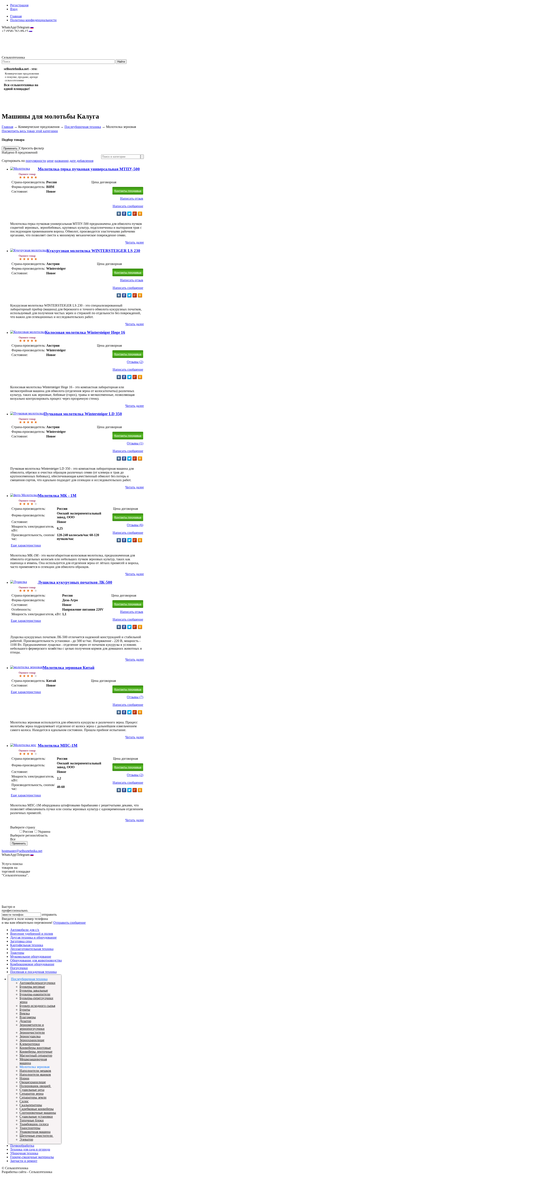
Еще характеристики (26, 545)
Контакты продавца (127, 190)
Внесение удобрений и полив (31, 933)
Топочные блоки (32, 1120)
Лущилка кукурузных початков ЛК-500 (75, 582)
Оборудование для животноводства (36, 960)
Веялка (25, 1013)
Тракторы (17, 953)
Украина (44, 831)
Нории (24, 1078)
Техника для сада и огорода (30, 1149)
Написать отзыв (131, 198)
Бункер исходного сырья (37, 1006)
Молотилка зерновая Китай (68, 667)
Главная (16, 16)
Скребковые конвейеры (37, 1109)
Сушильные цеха (32, 1090)
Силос (24, 1101)
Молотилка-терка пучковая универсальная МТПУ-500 (89, 169)
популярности (36, 161)
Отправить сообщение (69, 922)
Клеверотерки (30, 1044)
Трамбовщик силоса (34, 1124)
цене (50, 161)
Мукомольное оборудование (30, 956)
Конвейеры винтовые (35, 1048)
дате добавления (81, 161)
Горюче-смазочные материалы (32, 1157)
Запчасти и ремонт (23, 1161)
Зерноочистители (32, 1032)
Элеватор (26, 1139)
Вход (13, 9)
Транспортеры (30, 1128)
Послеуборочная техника (82, 127)
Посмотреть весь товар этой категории (30, 131)
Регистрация (19, 5)
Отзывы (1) (135, 443)
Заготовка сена (21, 941)
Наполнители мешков (35, 1070)
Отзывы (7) (135, 697)
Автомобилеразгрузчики (37, 983)
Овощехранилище (33, 1082)
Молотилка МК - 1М (57, 495)
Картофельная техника (26, 945)
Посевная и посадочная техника (33, 972)
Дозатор (25, 1021)
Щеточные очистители (36, 1135)
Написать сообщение (128, 206)
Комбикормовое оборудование (32, 964)
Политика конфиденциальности (33, 20)
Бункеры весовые (32, 986)
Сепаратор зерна (31, 1093)
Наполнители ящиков (35, 1074)
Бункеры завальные (34, 990)
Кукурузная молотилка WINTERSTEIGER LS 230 (93, 250)
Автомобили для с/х (24, 930)
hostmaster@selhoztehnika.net (17, 33)
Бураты (25, 1009)
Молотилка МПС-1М (57, 745)
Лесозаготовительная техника (31, 949)
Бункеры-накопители (35, 994)
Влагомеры (28, 1017)
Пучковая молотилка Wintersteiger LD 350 (83, 414)
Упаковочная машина (35, 1132)
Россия (28, 831)
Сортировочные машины (38, 1112)
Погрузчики (19, 968)
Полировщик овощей (35, 1086)
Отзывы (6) (135, 525)
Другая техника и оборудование (33, 937)
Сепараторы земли (33, 1097)
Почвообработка (22, 1145)
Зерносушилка (30, 1036)
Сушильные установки (36, 1116)
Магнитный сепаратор (36, 1055)
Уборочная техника (24, 1153)
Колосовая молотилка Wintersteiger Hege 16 (85, 332)
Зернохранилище (32, 1040)
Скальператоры (31, 1105)
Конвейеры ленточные (36, 1051)
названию (62, 161)
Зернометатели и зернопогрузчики (32, 1026)
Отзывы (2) (135, 362)
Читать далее (134, 242)
